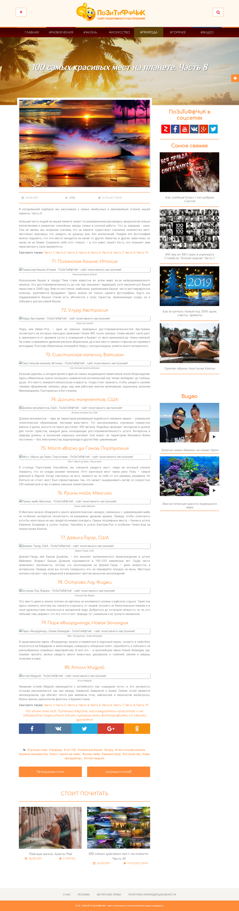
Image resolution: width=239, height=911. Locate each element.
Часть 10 (142, 252)
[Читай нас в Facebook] (175, 128)
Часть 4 (84, 252)
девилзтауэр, (112, 754)
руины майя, (92, 754)
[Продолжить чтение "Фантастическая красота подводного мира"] (189, 476)
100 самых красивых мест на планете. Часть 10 (118, 856)
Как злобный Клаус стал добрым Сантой (189, 199)
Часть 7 (118, 252)
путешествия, (38, 750)
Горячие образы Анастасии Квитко (189, 368)
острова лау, (132, 754)
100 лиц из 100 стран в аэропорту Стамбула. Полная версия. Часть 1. (189, 256)
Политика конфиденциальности (152, 894)
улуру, (110, 750)
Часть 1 (49, 252)
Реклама (84, 894)
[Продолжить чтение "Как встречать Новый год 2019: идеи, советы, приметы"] (189, 286)
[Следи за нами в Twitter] (213, 128)
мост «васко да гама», (66, 754)
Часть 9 (130, 252)
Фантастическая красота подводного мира (189, 505)
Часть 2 (60, 252)
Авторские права (109, 894)
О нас (67, 894)
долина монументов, (34, 754)
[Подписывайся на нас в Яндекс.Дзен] (165, 128)
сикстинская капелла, (131, 750)
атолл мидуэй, (95, 758)
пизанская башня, (91, 750)
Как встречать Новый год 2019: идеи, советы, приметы (189, 313)
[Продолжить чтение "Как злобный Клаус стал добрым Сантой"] (189, 172)
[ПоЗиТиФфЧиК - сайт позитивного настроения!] (112, 13)
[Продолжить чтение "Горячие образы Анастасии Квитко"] (189, 343)
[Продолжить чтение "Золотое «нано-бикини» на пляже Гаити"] (189, 423)
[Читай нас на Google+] (203, 128)
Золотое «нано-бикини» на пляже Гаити (189, 450)
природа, (56, 750)
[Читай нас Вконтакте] (194, 128)
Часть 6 (107, 252)
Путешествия (111, 198)
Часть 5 (95, 252)
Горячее (69, 858)
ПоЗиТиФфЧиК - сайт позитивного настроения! (115, 905)
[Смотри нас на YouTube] (184, 128)
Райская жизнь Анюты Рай (50, 854)
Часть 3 (72, 252)
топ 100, (71, 750)
